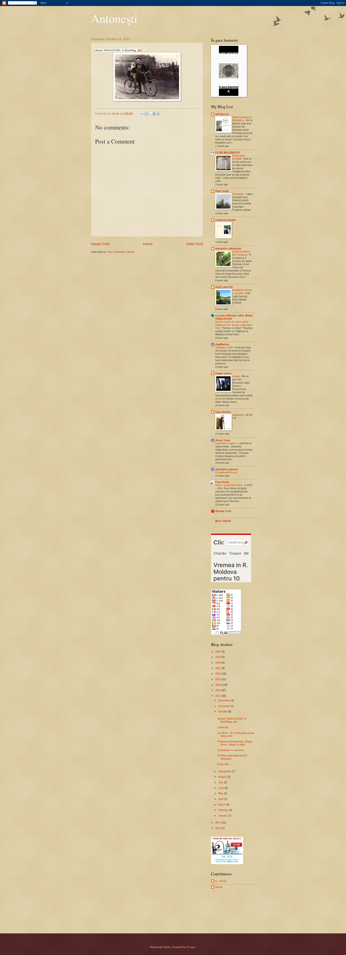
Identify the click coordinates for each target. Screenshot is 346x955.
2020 (218, 651)
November (224, 706)
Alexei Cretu (222, 440)
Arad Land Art (223, 286)
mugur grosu (223, 373)
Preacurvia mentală (238, 157)
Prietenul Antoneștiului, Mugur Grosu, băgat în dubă (234, 743)
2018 (218, 662)
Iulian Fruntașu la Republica (242, 119)
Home (148, 244)
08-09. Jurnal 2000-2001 (229, 485)
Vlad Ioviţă (221, 191)
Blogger (191, 947)
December (224, 700)
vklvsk (219, 887)
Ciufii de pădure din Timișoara (241, 253)
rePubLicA (221, 114)
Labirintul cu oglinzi (226, 443)
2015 (218, 679)
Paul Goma (222, 482)
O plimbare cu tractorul (230, 750)
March (222, 804)
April (221, 798)
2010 (218, 828)
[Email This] (143, 114)
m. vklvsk (220, 881)
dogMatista (222, 344)
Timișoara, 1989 (224, 347)
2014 (218, 684)
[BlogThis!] (147, 114)
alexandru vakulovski (228, 248)
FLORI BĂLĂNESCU (227, 152)
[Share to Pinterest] (158, 114)
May (221, 793)
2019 (218, 657)
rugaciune (238, 415)
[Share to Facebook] (154, 114)
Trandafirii (238, 194)
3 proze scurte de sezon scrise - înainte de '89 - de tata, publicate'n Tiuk (233, 325)
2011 (218, 822)
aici (140, 50)
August (222, 776)
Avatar (236, 376)
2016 (218, 673)
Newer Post (100, 244)
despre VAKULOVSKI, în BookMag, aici (231, 720)
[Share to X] (151, 114)
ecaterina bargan (225, 219)
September (225, 771)
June (221, 787)
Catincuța (222, 727)
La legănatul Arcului (226, 472)
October (223, 711)
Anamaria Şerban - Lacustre (242, 292)
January (223, 815)
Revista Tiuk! (223, 511)
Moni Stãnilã (223, 520)
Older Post (194, 244)
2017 (218, 668)
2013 (218, 690)
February (223, 809)
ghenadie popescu (226, 469)
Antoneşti (114, 18)
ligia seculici (223, 411)
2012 (218, 695)
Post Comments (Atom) (121, 251)
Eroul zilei (223, 764)
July (221, 782)
